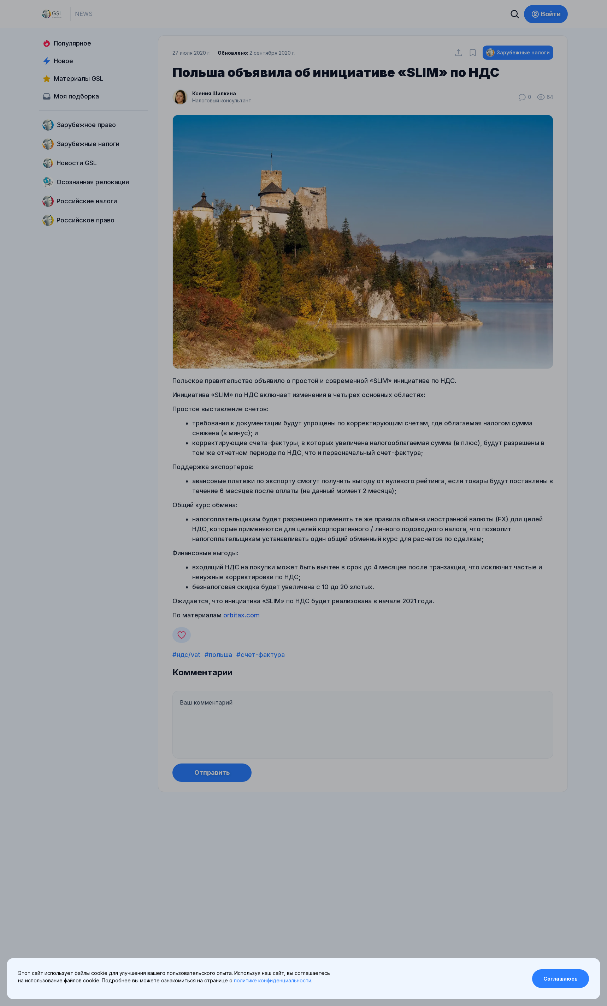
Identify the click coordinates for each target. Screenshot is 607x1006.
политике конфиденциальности (272, 980)
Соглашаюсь (560, 979)
